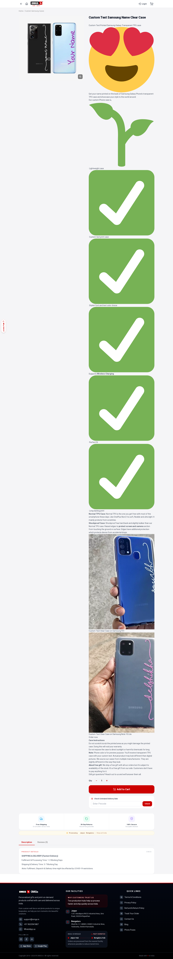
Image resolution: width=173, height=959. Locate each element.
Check (147, 804)
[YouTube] (32, 939)
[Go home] (26, 3)
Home (21, 11)
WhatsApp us (29, 929)
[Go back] (21, 3)
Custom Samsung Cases (34, 11)
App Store (27, 946)
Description (26, 842)
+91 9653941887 (31, 924)
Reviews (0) (42, 842)
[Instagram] (21, 939)
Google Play (42, 946)
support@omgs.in (31, 919)
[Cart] (151, 4)
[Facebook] (26, 939)
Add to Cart (123, 789)
